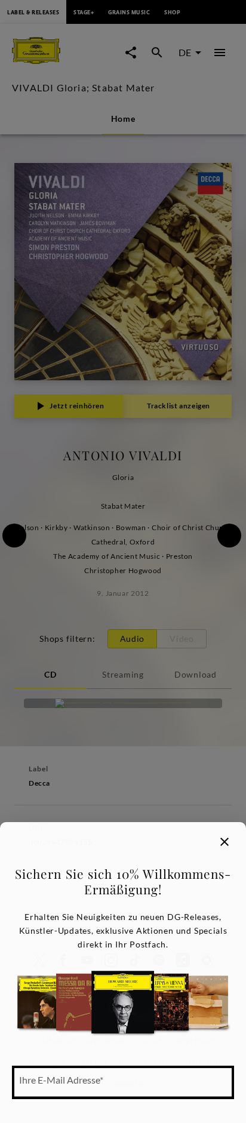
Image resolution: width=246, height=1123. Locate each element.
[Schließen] (224, 842)
